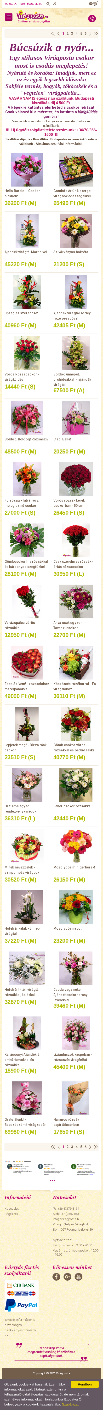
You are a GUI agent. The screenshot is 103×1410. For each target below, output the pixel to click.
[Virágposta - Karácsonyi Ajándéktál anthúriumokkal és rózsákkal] (27, 1033)
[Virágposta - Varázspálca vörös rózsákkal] (27, 601)
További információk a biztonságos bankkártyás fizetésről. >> (21, 1327)
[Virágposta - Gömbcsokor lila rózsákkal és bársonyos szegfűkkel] (27, 540)
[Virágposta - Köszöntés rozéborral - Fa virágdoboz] (75, 663)
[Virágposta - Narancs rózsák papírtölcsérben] (75, 1098)
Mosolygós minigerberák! (74, 867)
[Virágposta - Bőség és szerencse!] (27, 292)
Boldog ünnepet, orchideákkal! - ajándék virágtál (72, 379)
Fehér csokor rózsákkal (72, 806)
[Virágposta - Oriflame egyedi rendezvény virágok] (27, 785)
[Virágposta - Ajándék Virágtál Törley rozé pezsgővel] (75, 292)
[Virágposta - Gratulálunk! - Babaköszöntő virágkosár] (27, 1098)
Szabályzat (70, 1404)
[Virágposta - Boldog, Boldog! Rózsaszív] (27, 418)
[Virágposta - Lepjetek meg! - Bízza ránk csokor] (27, 724)
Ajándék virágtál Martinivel (26, 252)
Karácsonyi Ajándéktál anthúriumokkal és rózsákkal (22, 1060)
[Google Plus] (67, 1277)
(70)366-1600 (71, 1214)
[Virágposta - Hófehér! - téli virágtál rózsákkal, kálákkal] (27, 968)
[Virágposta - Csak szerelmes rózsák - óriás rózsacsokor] (75, 540)
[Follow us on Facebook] (56, 1277)
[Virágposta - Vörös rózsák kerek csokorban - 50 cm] (75, 479)
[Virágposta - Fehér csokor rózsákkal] (75, 785)
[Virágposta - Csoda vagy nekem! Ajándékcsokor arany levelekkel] (75, 968)
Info (22, 3)
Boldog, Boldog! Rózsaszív (27, 439)
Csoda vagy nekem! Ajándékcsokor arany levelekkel (70, 995)
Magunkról (34, 3)
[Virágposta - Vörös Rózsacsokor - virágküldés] (27, 353)
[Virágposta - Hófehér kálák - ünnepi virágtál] (27, 907)
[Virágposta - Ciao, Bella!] (75, 418)
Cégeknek (11, 1214)
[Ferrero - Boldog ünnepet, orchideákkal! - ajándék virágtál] (75, 353)
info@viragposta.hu (66, 1219)
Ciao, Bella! (62, 439)
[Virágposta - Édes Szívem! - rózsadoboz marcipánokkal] (27, 663)
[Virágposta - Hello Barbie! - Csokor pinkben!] (27, 170)
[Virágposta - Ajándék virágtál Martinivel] (27, 231)
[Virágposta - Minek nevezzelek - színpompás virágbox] (27, 846)
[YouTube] (78, 1277)
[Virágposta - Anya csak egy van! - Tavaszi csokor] (75, 601)
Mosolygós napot (67, 928)
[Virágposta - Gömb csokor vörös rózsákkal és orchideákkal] (75, 724)
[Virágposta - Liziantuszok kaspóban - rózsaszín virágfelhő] (75, 1033)
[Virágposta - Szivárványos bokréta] (75, 231)
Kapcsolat (11, 3)
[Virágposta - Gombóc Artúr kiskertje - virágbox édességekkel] (75, 170)
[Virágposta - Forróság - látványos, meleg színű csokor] (27, 479)
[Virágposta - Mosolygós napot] (75, 907)
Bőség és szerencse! (21, 313)
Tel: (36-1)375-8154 (66, 1208)
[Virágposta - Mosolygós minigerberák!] (75, 846)
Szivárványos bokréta (70, 252)
